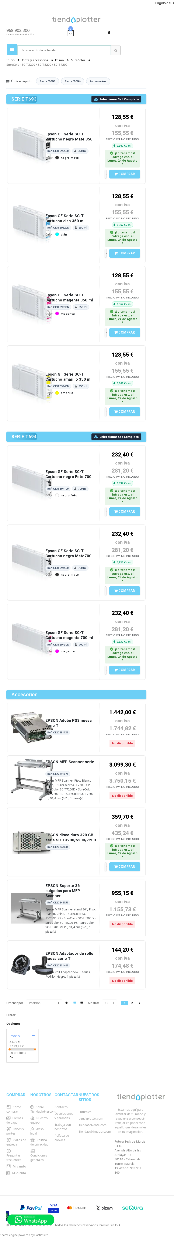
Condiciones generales (38, 1157)
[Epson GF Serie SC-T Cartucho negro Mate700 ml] (32, 576)
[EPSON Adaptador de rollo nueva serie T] (32, 978)
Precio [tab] (15, 1035)
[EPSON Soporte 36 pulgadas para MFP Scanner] (32, 922)
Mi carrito (19, 1166)
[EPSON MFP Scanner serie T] (32, 793)
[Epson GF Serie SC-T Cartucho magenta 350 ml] (32, 317)
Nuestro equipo (39, 1120)
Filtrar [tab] (10, 1015)
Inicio (10, 60)
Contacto (61, 1107)
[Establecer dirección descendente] (66, 1003)
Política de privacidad (39, 1142)
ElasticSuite (41, 1235)
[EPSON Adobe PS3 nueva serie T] (32, 741)
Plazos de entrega (16, 1142)
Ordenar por (14, 1003)
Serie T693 (47, 81)
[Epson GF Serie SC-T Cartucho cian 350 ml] (32, 238)
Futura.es (85, 1112)
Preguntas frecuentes (13, 1157)
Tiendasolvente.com (93, 1125)
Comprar (126, 174)
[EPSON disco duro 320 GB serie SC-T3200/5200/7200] (32, 855)
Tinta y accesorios (35, 60)
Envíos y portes (15, 1131)
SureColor (78, 60)
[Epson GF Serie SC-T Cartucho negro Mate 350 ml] (32, 159)
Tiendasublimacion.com (95, 1131)
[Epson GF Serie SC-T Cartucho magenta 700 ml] (32, 655)
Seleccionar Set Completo (119, 99)
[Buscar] (116, 50)
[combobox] (64, 50)
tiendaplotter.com (91, 1118)
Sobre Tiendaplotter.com (43, 1109)
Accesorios (98, 81)
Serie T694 (72, 81)
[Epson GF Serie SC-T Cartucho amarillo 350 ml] (32, 397)
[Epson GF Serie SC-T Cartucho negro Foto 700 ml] (32, 496)
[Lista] (81, 1003)
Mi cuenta (18, 1173)
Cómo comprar (13, 1109)
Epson (60, 60)
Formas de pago (14, 1120)
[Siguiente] (139, 1003)
